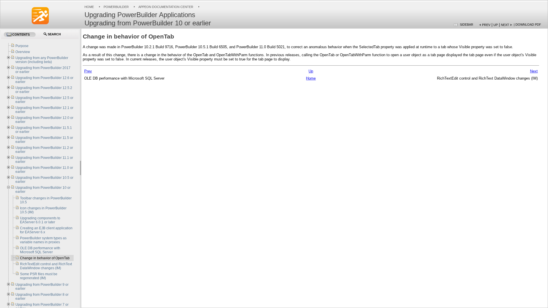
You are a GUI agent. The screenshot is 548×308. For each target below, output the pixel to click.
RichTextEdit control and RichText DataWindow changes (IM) (46, 266)
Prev (486, 25)
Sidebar (466, 24)
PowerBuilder (116, 7)
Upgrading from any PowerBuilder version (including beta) (41, 60)
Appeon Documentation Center (165, 7)
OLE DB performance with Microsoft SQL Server (40, 250)
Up (495, 25)
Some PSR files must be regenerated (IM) (38, 276)
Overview (22, 52)
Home (89, 7)
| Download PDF (527, 24)
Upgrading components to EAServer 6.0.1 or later (40, 220)
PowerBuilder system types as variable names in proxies (43, 240)
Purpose (22, 46)
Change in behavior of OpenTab (45, 258)
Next (505, 25)
